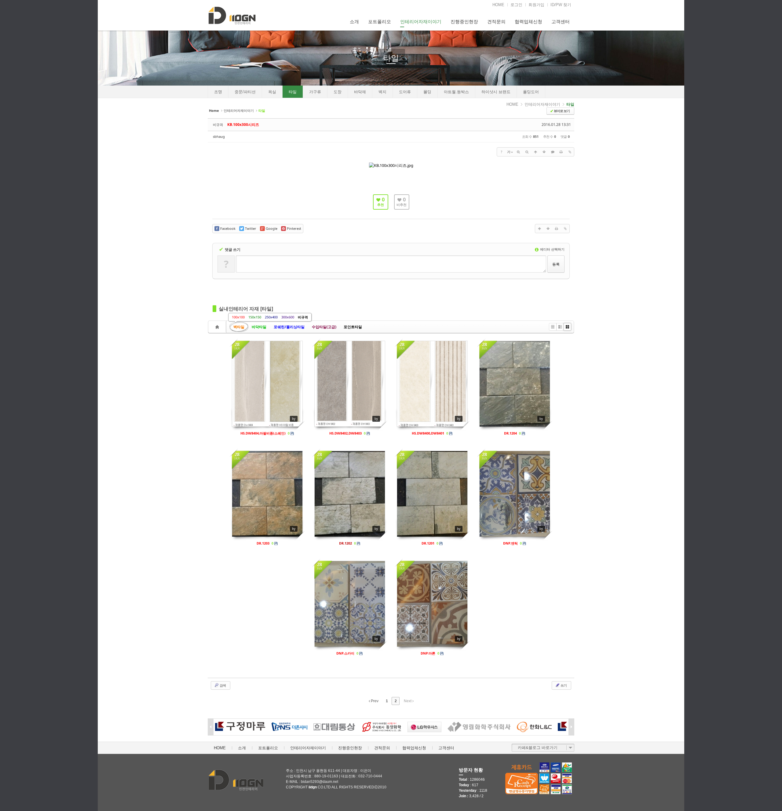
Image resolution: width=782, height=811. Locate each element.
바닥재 (360, 92)
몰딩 (427, 92)
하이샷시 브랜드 (495, 92)
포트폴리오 (379, 21)
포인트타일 (353, 326)
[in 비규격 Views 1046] (432, 384)
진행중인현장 (464, 21)
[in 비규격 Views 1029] (432, 494)
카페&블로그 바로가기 (537, 747)
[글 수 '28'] (218, 327)
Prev (374, 701)
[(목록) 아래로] (544, 152)
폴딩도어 (531, 92)
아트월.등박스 (456, 92)
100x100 (238, 317)
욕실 (272, 92)
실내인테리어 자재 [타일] (246, 308)
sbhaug (219, 136)
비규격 (303, 317)
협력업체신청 (528, 21)
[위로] (535, 152)
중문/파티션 (245, 92)
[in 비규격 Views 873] (267, 384)
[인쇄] (561, 152)
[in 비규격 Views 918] (350, 494)
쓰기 (563, 685)
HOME (498, 4)
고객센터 (560, 21)
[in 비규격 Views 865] (515, 494)
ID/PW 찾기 (560, 4)
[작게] (527, 152)
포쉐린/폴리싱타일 (289, 326)
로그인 (516, 4)
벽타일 (238, 326)
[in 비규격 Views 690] (515, 384)
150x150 (254, 317)
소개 (354, 21)
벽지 (382, 92)
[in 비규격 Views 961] (432, 604)
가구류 (315, 92)
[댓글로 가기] (552, 152)
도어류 (405, 92)
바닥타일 (259, 326)
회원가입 (536, 4)
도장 (338, 92)
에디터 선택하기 (552, 249)
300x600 (287, 317)
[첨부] (569, 152)
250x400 (271, 317)
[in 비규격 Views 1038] (350, 604)
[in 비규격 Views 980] (267, 494)
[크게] (518, 152)
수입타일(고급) (324, 326)
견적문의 (496, 21)
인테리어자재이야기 (420, 21)
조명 (218, 92)
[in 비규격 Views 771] (350, 384)
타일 (391, 58)
